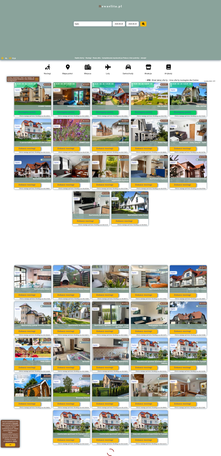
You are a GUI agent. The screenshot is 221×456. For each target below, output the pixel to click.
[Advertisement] (110, 247)
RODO (15, 441)
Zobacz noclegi (27, 148)
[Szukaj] (143, 24)
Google (15, 423)
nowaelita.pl (110, 6)
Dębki (17, 90)
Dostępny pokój (27, 112)
